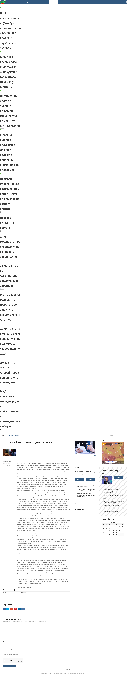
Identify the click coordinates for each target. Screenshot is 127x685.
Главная (12, 2)
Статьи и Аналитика (78, 2)
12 (122, 528)
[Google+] (11, 609)
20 (103, 532)
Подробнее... (80, 479)
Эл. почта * (5, 646)
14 (106, 530)
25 (119, 532)
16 (113, 530)
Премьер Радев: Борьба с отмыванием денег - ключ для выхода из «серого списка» (10, 193)
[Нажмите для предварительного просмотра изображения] (36, 452)
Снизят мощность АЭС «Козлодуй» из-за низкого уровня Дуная (10, 246)
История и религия (78, 477)
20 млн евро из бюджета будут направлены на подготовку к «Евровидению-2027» (111, 491)
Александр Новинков (116, 475)
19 (122, 530)
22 (109, 532)
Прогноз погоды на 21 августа (9, 222)
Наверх (68, 669)
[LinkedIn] (19, 609)
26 (122, 532)
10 (116, 528)
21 (106, 532)
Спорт (68, 2)
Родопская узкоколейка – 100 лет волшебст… (90, 473)
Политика (44, 2)
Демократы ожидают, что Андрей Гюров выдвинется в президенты (9, 372)
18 (119, 530)
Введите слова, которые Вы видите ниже (11, 657)
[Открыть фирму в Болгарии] (85, 453)
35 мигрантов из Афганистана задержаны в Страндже (9, 275)
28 (106, 534)
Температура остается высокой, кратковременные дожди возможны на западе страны (86, 495)
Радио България (24, 592)
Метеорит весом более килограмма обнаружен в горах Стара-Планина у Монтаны (8, 72)
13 (103, 530)
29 (109, 534)
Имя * (4, 641)
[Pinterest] (15, 609)
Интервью (89, 2)
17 (116, 530)
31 (116, 534)
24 (116, 532)
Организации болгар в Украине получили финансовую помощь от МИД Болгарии (10, 111)
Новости (20, 2)
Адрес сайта (5, 651)
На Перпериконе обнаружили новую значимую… (79, 473)
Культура (36, 2)
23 (113, 532)
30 (113, 534)
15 (109, 530)
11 (119, 528)
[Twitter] (7, 609)
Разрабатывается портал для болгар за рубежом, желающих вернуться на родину (113, 497)
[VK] (23, 609)
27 (103, 534)
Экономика (53, 2)
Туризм (61, 2)
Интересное (98, 2)
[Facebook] (4, 609)
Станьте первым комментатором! (33, 445)
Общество (28, 2)
